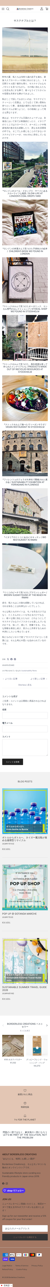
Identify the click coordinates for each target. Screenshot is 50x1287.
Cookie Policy (21, 1269)
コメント (6, 736)
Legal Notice (7, 1266)
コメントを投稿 (12, 762)
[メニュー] (3, 9)
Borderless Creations (17, 1277)
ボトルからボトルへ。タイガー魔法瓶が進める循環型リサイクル (24, 839)
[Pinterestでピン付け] (15, 659)
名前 (4, 709)
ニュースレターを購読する (25, 1237)
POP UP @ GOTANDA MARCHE (19, 913)
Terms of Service (21, 1266)
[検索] (9, 9)
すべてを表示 (25, 1031)
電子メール (7, 723)
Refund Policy (7, 1269)
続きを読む (6, 849)
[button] (6, 1285)
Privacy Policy (37, 1266)
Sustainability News (29, 671)
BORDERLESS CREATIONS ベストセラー (25, 1025)
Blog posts (25, 781)
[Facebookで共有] (11, 659)
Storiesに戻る (25, 685)
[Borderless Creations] (25, 9)
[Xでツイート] (8, 659)
